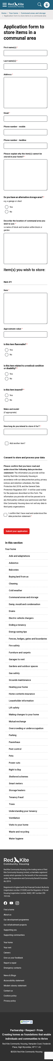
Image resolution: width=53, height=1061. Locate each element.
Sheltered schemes (18, 776)
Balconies (14, 569)
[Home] (16, 861)
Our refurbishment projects (15, 925)
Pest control (15, 749)
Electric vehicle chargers (21, 618)
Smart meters (16, 783)
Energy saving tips (18, 631)
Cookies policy (10, 996)
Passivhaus (14, 742)
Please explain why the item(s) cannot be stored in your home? (23, 155)
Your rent (7, 947)
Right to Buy (15, 769)
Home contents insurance (22, 694)
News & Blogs (10, 975)
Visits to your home (18, 824)
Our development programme (16, 920)
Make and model (11, 409)
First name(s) (15, 47)
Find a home (9, 909)
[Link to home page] (16, 4)
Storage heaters (17, 790)
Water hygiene (16, 838)
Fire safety (14, 645)
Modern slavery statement (15, 985)
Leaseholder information (21, 700)
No (11, 212)
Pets (11, 755)
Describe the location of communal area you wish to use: (24, 222)
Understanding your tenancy (23, 811)
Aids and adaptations (19, 556)
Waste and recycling (19, 831)
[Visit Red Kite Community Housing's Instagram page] (18, 903)
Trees (12, 804)
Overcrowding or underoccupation (26, 728)
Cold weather (15, 590)
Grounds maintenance (20, 680)
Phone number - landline (15, 140)
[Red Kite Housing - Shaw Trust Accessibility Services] (26, 1022)
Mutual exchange (17, 721)
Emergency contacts (12, 968)
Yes (11, 207)
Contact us (8, 991)
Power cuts (14, 762)
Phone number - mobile (14, 126)
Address (13, 74)
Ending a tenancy (17, 625)
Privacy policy (10, 1001)
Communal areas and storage (33, 13)
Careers (7, 952)
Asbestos (13, 563)
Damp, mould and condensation (24, 604)
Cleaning (13, 583)
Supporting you (10, 930)
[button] (47, 5)
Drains (12, 611)
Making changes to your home (24, 714)
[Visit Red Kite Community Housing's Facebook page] (7, 903)
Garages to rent (17, 659)
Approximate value (18, 329)
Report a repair (10, 963)
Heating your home (18, 687)
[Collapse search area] (40, 4)
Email (11, 113)
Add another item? (17, 443)
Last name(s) (15, 61)
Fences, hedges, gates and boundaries (28, 638)
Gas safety (14, 673)
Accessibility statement (14, 980)
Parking (12, 735)
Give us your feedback (13, 958)
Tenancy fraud (16, 797)
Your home (13, 13)
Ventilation (14, 818)
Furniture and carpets (20, 652)
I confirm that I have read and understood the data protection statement (27, 514)
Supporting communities (14, 935)
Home (3, 13)
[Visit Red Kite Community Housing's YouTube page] (13, 903)
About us (7, 915)
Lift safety (14, 707)
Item (11, 290)
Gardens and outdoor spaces (23, 666)
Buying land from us (18, 576)
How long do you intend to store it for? (25, 426)
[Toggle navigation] (4, 5)
